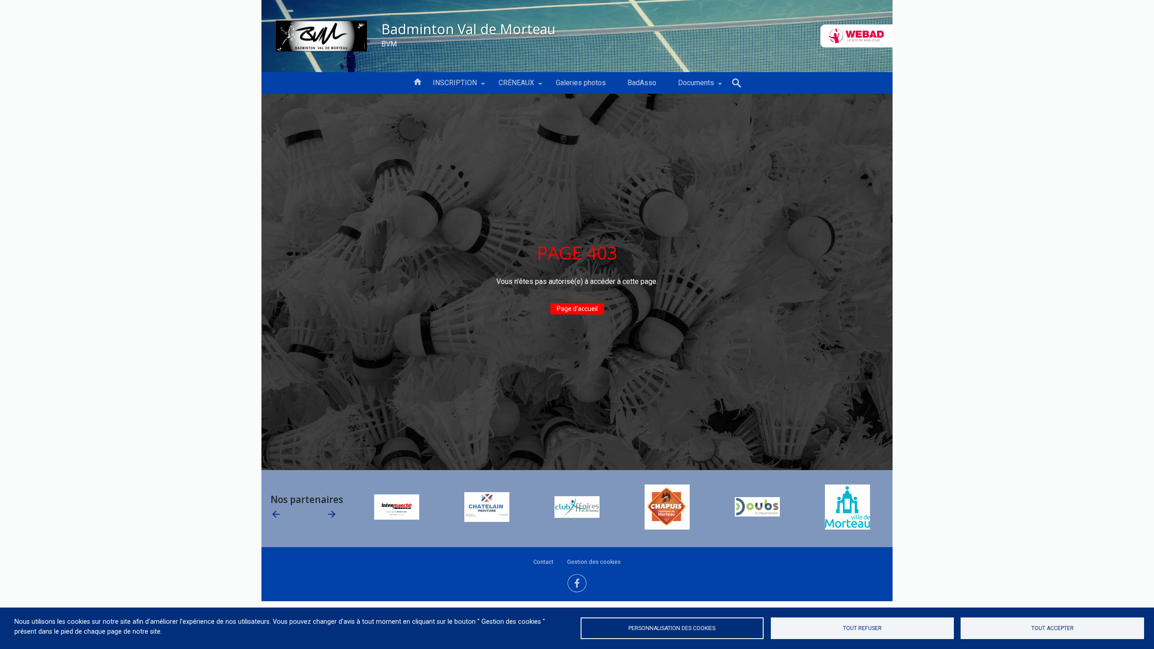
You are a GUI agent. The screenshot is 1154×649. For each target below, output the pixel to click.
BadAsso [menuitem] (641, 82)
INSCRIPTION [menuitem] (449, 86)
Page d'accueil (577, 308)
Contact (543, 561)
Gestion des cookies (594, 561)
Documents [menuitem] (690, 86)
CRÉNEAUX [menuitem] (511, 86)
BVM (389, 43)
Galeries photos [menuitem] (581, 82)
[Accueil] (321, 35)
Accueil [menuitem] (417, 81)
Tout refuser (862, 628)
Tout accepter (1052, 628)
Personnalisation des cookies (671, 628)
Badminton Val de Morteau (468, 28)
